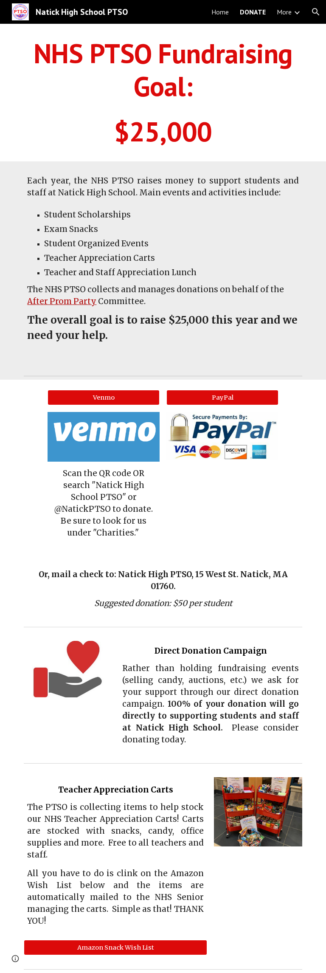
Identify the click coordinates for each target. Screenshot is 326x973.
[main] (163, 92)
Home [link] (220, 12)
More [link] (284, 12)
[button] (316, 12)
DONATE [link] (253, 12)
